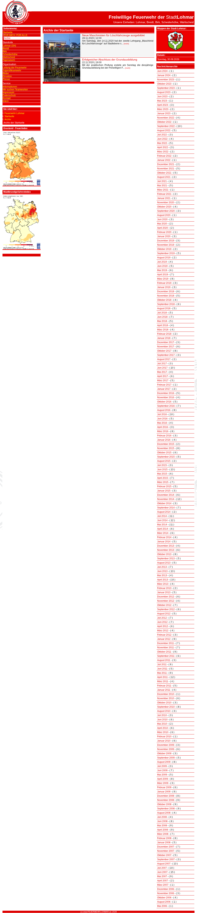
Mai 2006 (162, 906)
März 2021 (162, 189)
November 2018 (165, 295)
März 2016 (162, 431)
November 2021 (165, 168)
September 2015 (166, 456)
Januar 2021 (163, 198)
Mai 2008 (162, 825)
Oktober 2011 (164, 651)
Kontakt (7, 98)
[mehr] (126, 44)
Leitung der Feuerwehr (15, 67)
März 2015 (162, 482)
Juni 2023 (162, 96)
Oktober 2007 (164, 855)
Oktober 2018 (164, 300)
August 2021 (163, 177)
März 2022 (162, 151)
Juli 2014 (162, 516)
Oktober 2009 (164, 753)
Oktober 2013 (164, 554)
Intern (6, 101)
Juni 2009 (162, 770)
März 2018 (162, 329)
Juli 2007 (162, 868)
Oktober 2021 (164, 172)
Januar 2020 (163, 236)
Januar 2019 (163, 287)
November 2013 (165, 550)
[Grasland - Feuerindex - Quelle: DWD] (22, 185)
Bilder (6, 73)
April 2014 (162, 528)
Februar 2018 (164, 334)
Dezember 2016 (165, 393)
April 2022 (162, 147)
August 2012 (163, 613)
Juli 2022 (162, 134)
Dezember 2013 (165, 545)
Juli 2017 (162, 363)
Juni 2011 (162, 668)
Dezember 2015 (165, 444)
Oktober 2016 (164, 401)
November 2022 (165, 117)
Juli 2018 (162, 312)
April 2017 (162, 376)
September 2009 (166, 757)
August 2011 (163, 660)
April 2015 (162, 478)
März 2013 (162, 584)
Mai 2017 (162, 372)
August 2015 (163, 461)
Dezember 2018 (165, 291)
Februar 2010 (164, 736)
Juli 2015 (162, 465)
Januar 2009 (163, 791)
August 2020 (163, 215)
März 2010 (162, 732)
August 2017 (163, 359)
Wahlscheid (9, 57)
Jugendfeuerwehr (12, 70)
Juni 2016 (162, 418)
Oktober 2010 (164, 702)
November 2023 (165, 79)
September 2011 (165, 656)
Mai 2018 (162, 321)
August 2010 (163, 711)
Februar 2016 (164, 435)
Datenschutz (9, 95)
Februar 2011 (164, 685)
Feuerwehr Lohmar (14, 113)
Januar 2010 (163, 740)
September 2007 (166, 859)
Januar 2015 (163, 490)
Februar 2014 (164, 537)
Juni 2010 (162, 719)
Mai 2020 (162, 223)
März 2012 (162, 630)
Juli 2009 (162, 766)
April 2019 (162, 274)
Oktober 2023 (164, 83)
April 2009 (162, 779)
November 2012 (165, 601)
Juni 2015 (162, 469)
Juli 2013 (162, 567)
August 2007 (163, 863)
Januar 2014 (163, 541)
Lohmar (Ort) (9, 45)
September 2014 (166, 507)
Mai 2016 (162, 423)
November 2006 (165, 893)
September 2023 (166, 88)
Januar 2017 (163, 389)
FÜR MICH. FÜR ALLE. (16, 35)
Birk (5, 51)
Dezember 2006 (165, 889)
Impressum (8, 92)
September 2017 (166, 355)
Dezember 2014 (165, 495)
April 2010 (162, 728)
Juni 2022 (162, 139)
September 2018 (166, 304)
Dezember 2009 (165, 745)
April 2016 (162, 427)
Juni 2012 (162, 622)
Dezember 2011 (165, 643)
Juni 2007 (162, 872)
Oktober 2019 (164, 249)
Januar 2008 (163, 842)
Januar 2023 (163, 113)
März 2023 (162, 109)
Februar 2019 (164, 283)
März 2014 (162, 533)
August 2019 (163, 257)
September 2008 (166, 808)
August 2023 (163, 92)
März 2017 (162, 380)
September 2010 (166, 707)
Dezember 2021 (165, 164)
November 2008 (165, 800)
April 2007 (162, 880)
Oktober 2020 (164, 206)
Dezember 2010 (165, 694)
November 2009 (165, 749)
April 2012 (162, 626)
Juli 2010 (162, 715)
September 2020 (166, 211)
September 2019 (166, 253)
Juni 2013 (162, 571)
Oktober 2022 (164, 122)
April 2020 (162, 228)
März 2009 (162, 783)
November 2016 (165, 397)
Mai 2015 (162, 473)
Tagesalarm (9, 60)
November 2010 (165, 698)
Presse (6, 79)
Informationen (10, 86)
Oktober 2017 (164, 350)
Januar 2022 (163, 160)
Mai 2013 (162, 575)
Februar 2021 (164, 194)
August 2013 (163, 562)
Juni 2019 (162, 266)
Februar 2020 (164, 232)
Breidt (6, 48)
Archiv (7, 38)
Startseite (8, 32)
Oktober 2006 (164, 897)
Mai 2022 (162, 143)
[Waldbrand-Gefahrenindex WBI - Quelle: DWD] (22, 248)
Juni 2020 (162, 219)
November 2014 (165, 499)
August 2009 (163, 762)
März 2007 (162, 885)
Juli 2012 (162, 618)
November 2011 (165, 647)
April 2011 (162, 677)
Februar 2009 (164, 787)
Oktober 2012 (164, 605)
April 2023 (162, 105)
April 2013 (162, 579)
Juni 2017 (162, 367)
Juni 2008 (162, 821)
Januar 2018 (163, 338)
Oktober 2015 (164, 452)
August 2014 (163, 512)
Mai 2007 (162, 876)
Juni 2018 (162, 317)
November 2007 (165, 851)
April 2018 (162, 325)
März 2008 (162, 834)
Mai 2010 (162, 723)
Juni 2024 (162, 71)
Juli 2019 (162, 261)
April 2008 (162, 829)
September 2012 (166, 609)
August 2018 (163, 308)
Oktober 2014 (164, 503)
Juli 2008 (162, 817)
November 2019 (165, 245)
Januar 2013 (163, 592)
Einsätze (7, 76)
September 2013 (166, 558)
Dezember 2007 (165, 846)
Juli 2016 (162, 414)
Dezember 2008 (165, 796)
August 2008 (163, 812)
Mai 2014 (162, 524)
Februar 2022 (164, 156)
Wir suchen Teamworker (15, 89)
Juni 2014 (162, 520)
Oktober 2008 (164, 804)
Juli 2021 (162, 181)
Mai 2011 (162, 673)
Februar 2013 (164, 588)
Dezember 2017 (165, 342)
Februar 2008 (164, 838)
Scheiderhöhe (10, 54)
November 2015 (165, 448)
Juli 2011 (162, 664)
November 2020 (165, 202)
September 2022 (166, 126)
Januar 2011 (163, 690)
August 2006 (163, 901)
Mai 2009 (162, 774)
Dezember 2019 (165, 240)
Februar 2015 (164, 486)
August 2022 (163, 130)
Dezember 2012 (165, 596)
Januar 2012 (163, 639)
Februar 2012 (164, 634)
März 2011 (162, 681)
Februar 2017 (164, 384)
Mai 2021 (162, 185)
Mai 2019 (162, 270)
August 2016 (163, 410)
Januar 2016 (163, 439)
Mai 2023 (162, 100)
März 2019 (162, 278)
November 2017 (165, 346)
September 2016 (166, 406)
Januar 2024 (163, 75)
